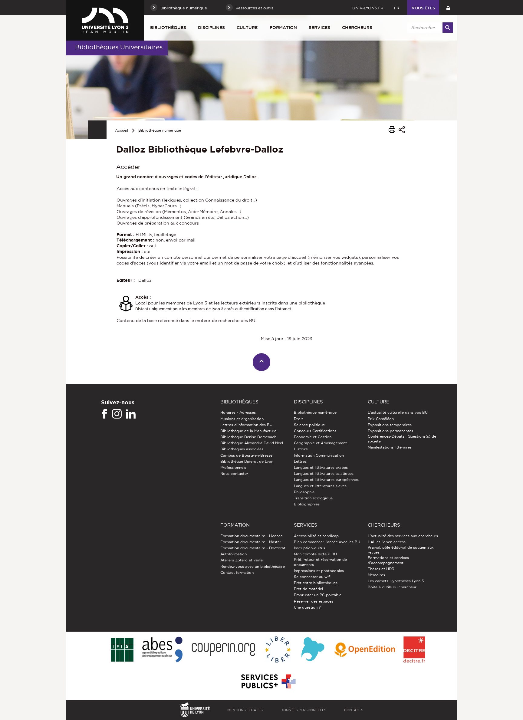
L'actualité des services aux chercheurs (403, 536)
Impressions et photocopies (319, 571)
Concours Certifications (315, 431)
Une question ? (307, 607)
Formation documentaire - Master (250, 542)
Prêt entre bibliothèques (315, 583)
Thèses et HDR (381, 569)
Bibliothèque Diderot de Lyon (246, 461)
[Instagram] (117, 414)
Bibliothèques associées (241, 449)
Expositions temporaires (390, 425)
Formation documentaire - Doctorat (252, 548)
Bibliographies (307, 504)
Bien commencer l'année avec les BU (327, 542)
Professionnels (233, 467)
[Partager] (402, 130)
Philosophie (304, 492)
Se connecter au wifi (312, 577)
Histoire (301, 449)
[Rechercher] (447, 27)
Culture (247, 27)
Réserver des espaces (313, 601)
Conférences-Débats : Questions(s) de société (402, 438)
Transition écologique (313, 498)
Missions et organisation (242, 419)
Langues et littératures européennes (326, 480)
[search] (429, 27)
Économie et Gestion (312, 437)
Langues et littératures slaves (320, 486)
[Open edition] (364, 650)
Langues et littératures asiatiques (324, 473)
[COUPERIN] (223, 650)
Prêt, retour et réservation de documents (320, 561)
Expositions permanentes (390, 431)
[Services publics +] (267, 681)
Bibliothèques (168, 27)
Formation (283, 27)
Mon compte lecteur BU (315, 554)
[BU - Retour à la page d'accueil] (105, 20)
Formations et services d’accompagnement (388, 560)
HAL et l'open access (387, 542)
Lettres (300, 461)
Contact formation (237, 572)
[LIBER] (278, 649)
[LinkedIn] (131, 414)
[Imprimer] (392, 130)
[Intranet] (448, 7)
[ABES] (162, 649)
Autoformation (233, 554)
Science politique (309, 425)
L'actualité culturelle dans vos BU (398, 412)
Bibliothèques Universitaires (119, 47)
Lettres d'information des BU (246, 425)
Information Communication (319, 455)
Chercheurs (357, 27)
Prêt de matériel (308, 589)
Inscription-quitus (309, 548)
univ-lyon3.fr (367, 8)
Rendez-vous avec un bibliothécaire (252, 566)
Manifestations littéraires (390, 447)
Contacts (353, 710)
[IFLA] (122, 650)
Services (319, 27)
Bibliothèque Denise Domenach (248, 437)
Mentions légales (245, 710)
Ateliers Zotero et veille (241, 560)
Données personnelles (303, 710)
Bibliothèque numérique (159, 130)
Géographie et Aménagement (320, 443)
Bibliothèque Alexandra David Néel (251, 443)
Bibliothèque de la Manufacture (248, 431)
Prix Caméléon (381, 419)
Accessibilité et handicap (316, 536)
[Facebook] (104, 414)
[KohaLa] (313, 649)
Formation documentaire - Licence (251, 536)
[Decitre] (414, 649)
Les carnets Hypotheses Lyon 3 (396, 581)
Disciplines (211, 27)
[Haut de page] (262, 362)
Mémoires (376, 575)
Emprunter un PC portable (317, 595)
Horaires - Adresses (238, 412)
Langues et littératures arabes (321, 467)
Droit (298, 419)
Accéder (128, 167)
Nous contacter (234, 473)
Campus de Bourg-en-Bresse (246, 455)
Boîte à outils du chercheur (392, 587)
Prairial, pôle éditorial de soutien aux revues (401, 549)
